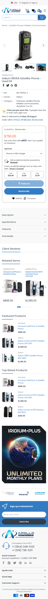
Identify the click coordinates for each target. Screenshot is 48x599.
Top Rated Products (14, 370)
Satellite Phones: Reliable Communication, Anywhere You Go (28, 103)
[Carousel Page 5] (30, 307)
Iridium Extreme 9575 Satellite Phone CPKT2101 (33, 274)
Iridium (20, 97)
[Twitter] (7, 86)
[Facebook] (3, 86)
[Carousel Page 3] (25, 307)
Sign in (35, 3)
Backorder (24, 191)
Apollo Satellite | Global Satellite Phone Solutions (26, 589)
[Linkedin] (25, 563)
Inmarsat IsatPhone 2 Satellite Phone (12, 273)
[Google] (12, 85)
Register (25, 3)
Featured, (21, 101)
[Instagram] (9, 562)
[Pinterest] (15, 86)
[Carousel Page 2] (22, 307)
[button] (39, 17)
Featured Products (14, 316)
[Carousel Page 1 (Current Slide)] (19, 307)
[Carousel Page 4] (28, 307)
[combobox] (20, 17)
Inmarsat (21, 323)
